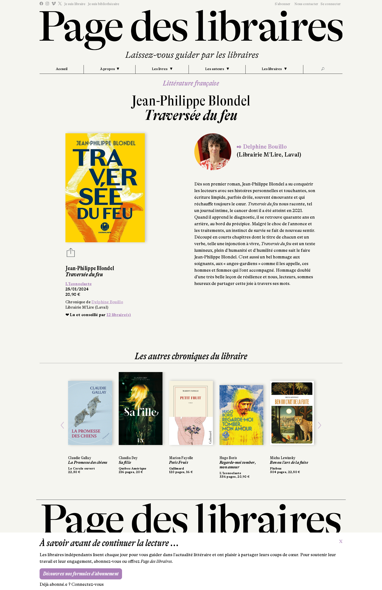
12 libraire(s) (119, 315)
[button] (62, 425)
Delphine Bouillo (107, 302)
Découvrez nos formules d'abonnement (80, 574)
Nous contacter (306, 4)
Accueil (61, 69)
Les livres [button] (160, 69)
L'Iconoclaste (78, 284)
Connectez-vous (87, 584)
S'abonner (282, 4)
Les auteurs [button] (215, 69)
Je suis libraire (74, 4)
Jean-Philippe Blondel (191, 100)
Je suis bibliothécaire (103, 4)
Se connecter (331, 4)
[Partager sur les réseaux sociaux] (70, 254)
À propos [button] (107, 69)
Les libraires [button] (272, 69)
